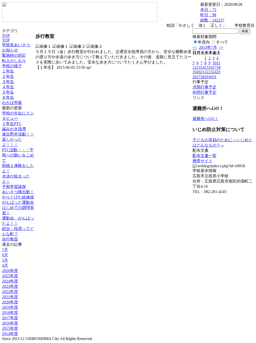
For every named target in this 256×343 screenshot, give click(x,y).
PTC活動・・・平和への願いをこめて (18, 155)
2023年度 (10, 286)
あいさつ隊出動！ (18, 192)
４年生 (8, 87)
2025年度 (10, 276)
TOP (6, 36)
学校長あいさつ (16, 45)
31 (214, 77)
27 (198, 77)
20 (198, 72)
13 (198, 67)
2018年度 (10, 312)
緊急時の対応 (14, 55)
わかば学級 (12, 102)
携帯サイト (202, 161)
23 (210, 72)
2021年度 (10, 297)
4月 (5, 265)
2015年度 (10, 328)
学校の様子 (12, 66)
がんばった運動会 (18, 202)
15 (206, 67)
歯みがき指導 (14, 129)
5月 (5, 260)
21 (202, 72)
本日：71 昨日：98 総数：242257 (212, 15)
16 (210, 67)
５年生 (8, 92)
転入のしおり (14, 60)
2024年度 (10, 281)
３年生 (8, 82)
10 (214, 63)
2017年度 (10, 318)
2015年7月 (208, 47)
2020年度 (10, 302)
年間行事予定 (204, 92)
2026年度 (10, 270)
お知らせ (10, 50)
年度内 (204, 42)
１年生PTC (12, 124)
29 (206, 77)
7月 (5, 250)
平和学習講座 (14, 186)
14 (202, 67)
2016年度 (10, 323)
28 (202, 77)
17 (214, 67)
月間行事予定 (204, 87)
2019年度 (10, 307)
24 (214, 72)
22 (206, 72)
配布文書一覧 (204, 156)
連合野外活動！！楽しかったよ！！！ (18, 139)
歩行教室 (10, 239)
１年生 (8, 71)
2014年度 (10, 334)
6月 (5, 255)
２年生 (8, 76)
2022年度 (10, 292)
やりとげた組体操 (18, 197)
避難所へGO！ (205, 118)
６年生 (8, 97)
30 (210, 77)
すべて (222, 42)
